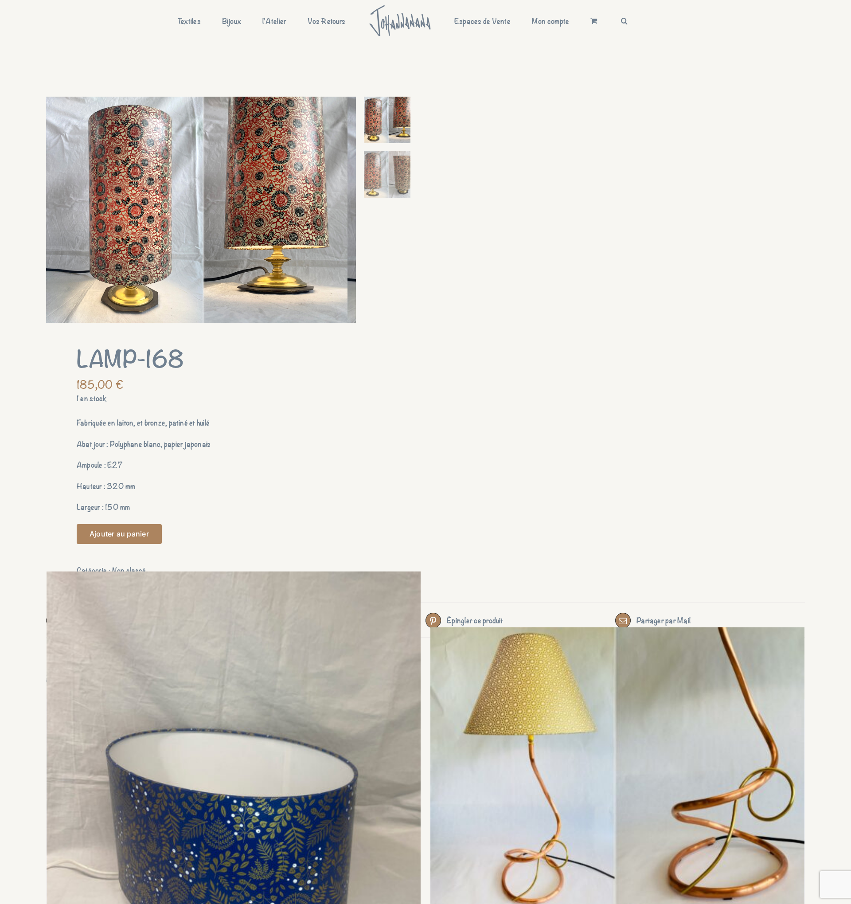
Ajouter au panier (119, 533)
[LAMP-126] (617, 768)
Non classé (129, 569)
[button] (578, 20)
